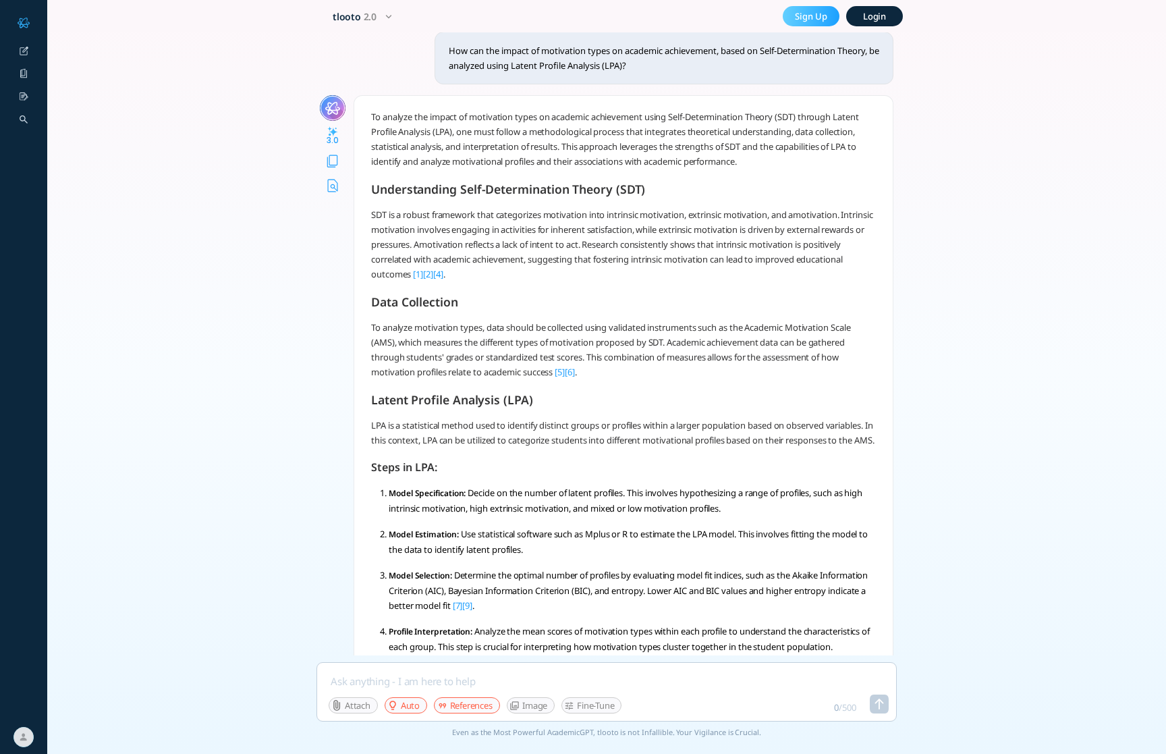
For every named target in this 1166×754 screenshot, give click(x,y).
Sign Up (811, 16)
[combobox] (364, 16)
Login (875, 16)
